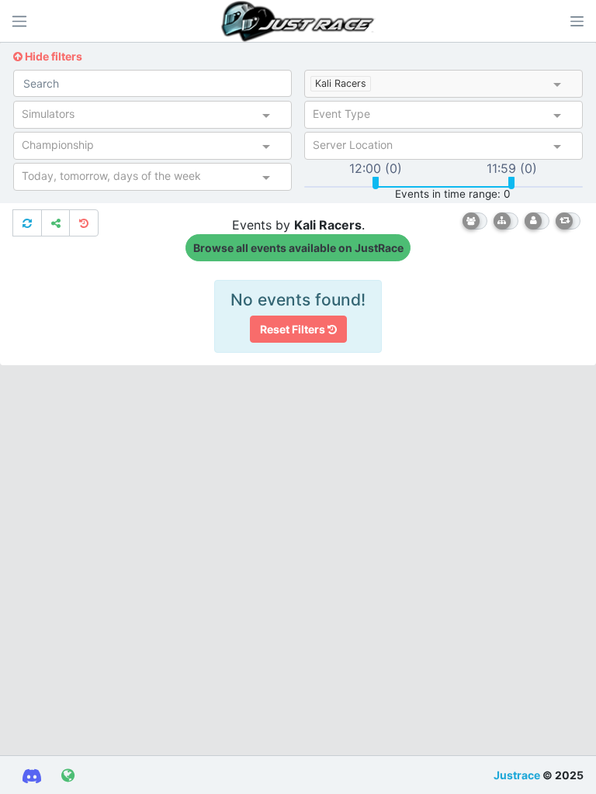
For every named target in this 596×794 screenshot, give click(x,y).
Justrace (517, 775)
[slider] (375, 183)
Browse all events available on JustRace (298, 247)
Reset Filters (293, 329)
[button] (576, 21)
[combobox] (462, 85)
